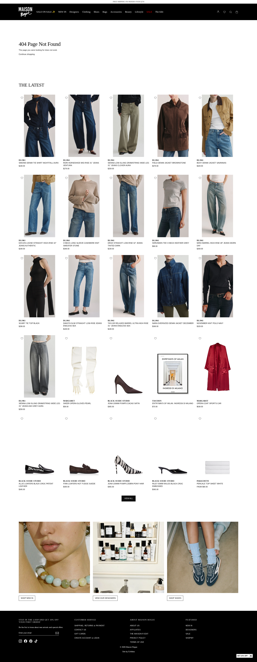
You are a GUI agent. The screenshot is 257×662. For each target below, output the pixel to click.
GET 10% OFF (242, 656)
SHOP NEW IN (27, 598)
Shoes (96, 12)
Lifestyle (139, 12)
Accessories (116, 12)
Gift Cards (80, 634)
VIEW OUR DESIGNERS (105, 598)
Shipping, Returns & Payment (89, 626)
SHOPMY (190, 638)
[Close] (251, 656)
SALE (149, 12)
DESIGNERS (191, 630)
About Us (134, 626)
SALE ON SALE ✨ (45, 12)
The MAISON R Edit (139, 634)
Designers (74, 12)
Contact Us (80, 630)
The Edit (159, 12)
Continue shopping (27, 54)
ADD (39, 154)
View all (128, 498)
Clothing (86, 12)
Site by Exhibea (128, 652)
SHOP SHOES (175, 598)
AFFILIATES (135, 630)
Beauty (128, 12)
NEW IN (62, 12)
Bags (105, 12)
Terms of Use (137, 642)
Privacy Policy (137, 638)
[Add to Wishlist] (22, 98)
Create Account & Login (86, 638)
